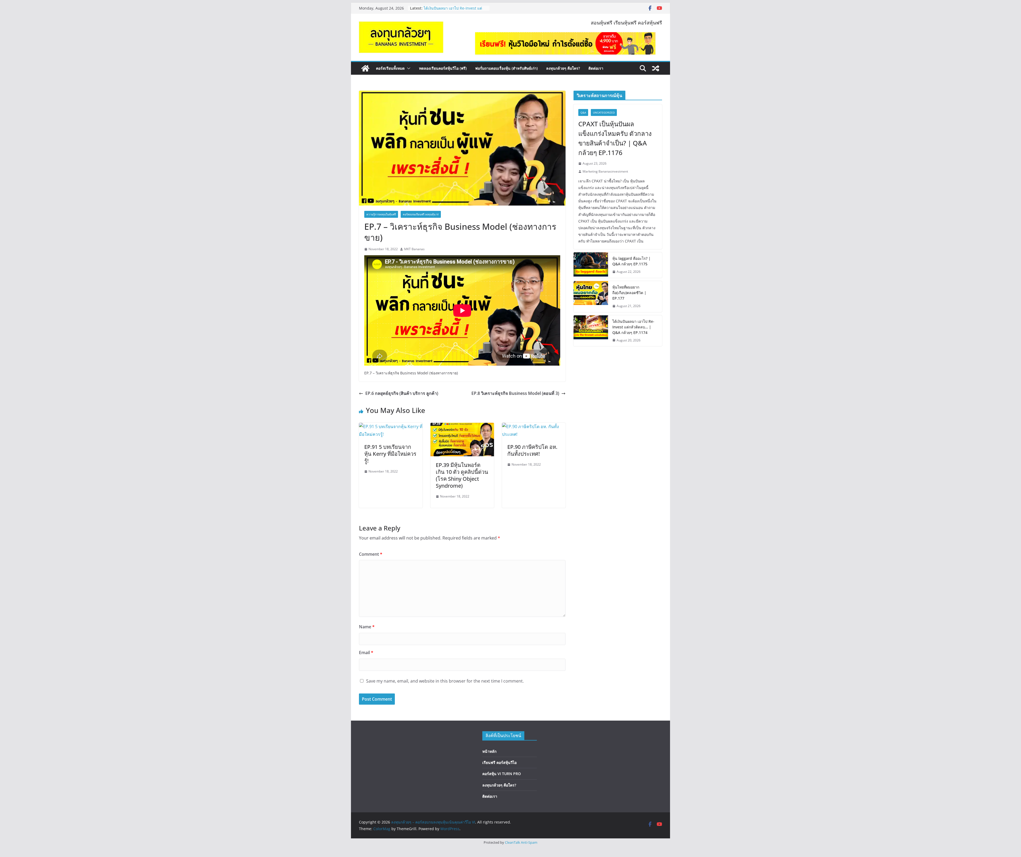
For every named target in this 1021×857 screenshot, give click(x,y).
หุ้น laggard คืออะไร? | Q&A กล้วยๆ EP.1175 (631, 261)
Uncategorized (604, 112)
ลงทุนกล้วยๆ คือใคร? (563, 68)
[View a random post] (655, 68)
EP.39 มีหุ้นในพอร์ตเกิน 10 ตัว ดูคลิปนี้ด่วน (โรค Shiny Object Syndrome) (462, 475)
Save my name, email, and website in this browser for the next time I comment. (445, 681)
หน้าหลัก (489, 751)
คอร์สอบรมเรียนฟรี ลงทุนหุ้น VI (421, 214)
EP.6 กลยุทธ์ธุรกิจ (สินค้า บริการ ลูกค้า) (401, 393)
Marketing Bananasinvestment (605, 171)
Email (366, 652)
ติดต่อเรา (595, 68)
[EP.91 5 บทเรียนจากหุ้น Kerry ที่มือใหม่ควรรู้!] (390, 426)
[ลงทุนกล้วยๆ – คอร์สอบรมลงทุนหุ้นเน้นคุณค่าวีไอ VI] (365, 68)
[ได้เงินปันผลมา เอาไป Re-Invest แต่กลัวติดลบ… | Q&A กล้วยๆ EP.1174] (591, 330)
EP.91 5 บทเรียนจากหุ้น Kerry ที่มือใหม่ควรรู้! (390, 453)
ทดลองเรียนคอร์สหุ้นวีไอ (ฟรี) (443, 68)
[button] (408, 68)
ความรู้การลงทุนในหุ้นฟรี (381, 214)
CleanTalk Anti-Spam (521, 842)
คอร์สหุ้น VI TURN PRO (501, 773)
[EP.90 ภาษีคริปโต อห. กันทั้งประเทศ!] (534, 426)
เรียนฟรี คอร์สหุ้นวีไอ (499, 762)
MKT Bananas (414, 249)
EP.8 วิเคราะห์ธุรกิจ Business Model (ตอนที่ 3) (515, 393)
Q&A (583, 112)
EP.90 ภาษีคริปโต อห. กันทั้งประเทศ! (532, 450)
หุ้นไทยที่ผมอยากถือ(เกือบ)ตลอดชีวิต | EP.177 (629, 293)
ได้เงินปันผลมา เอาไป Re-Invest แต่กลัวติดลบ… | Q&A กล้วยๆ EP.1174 (633, 327)
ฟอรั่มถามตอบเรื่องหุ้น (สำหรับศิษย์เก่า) (506, 68)
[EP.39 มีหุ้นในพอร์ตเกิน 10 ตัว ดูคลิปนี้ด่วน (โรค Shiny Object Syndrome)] (462, 426)
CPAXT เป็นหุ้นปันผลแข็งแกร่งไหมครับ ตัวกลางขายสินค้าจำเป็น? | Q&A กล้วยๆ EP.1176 (615, 138)
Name (367, 627)
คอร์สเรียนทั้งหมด (390, 68)
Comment (370, 554)
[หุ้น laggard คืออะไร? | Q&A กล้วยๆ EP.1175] (591, 265)
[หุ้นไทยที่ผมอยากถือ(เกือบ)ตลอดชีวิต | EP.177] (591, 296)
